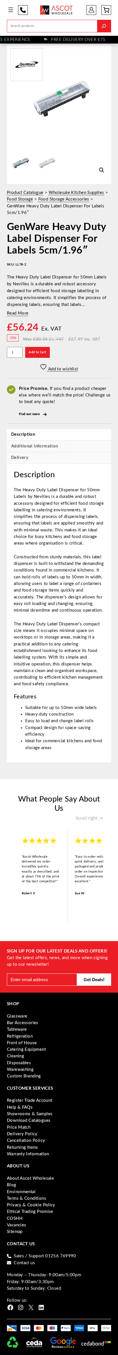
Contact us (24, 1263)
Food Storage (20, 199)
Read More (17, 313)
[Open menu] (11, 10)
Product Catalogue (25, 193)
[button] (102, 170)
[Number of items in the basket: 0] (106, 10)
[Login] (91, 9)
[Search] (104, 26)
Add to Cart (37, 352)
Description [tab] (23, 434)
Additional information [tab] (34, 446)
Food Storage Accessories (63, 199)
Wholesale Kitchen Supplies (76, 193)
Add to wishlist (62, 369)
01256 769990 (23, 10)
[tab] (59, 457)
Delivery (19, 457)
